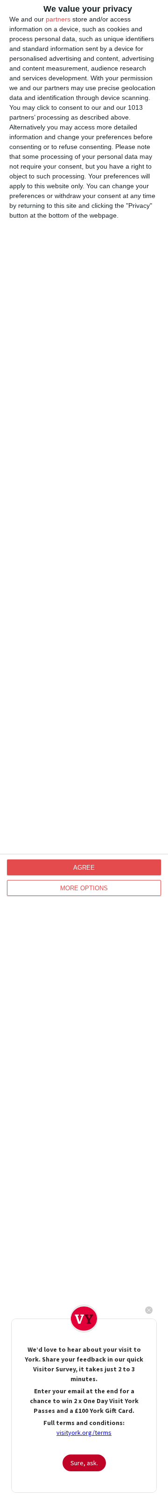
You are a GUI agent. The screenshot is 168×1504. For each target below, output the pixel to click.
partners (58, 19)
